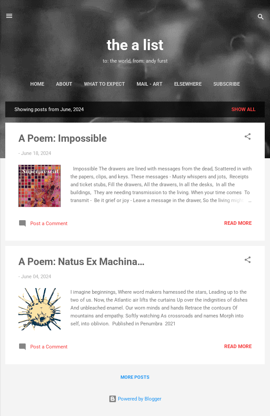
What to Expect (104, 84)
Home (37, 84)
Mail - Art (149, 84)
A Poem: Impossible (62, 138)
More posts (135, 377)
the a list (135, 45)
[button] (248, 138)
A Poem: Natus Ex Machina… (81, 261)
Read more (238, 223)
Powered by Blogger (139, 399)
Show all (243, 109)
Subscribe (226, 84)
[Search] (261, 18)
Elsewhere (188, 84)
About (64, 84)
